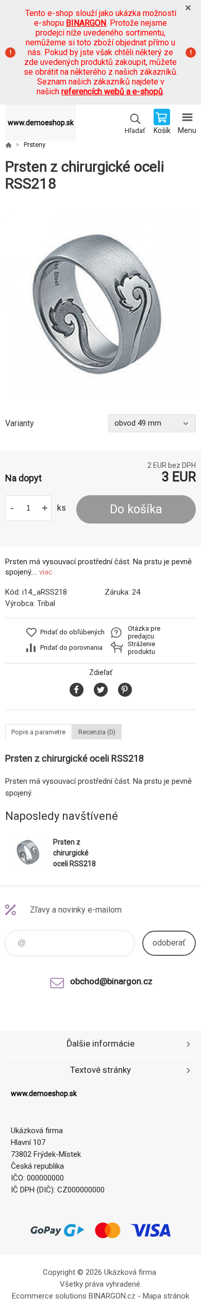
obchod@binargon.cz (111, 981)
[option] (100, 303)
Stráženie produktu (141, 647)
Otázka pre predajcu (144, 632)
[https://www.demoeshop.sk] (8, 145)
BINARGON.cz (112, 1296)
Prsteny (34, 144)
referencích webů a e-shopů (112, 91)
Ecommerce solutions (49, 1296)
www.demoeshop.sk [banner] (41, 123)
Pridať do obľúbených (72, 632)
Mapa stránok (166, 1296)
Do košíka (136, 509)
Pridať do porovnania (71, 647)
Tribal (46, 603)
